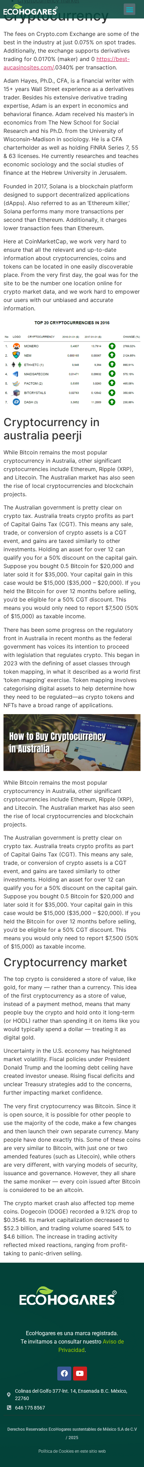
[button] (129, 9)
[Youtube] (80, 1374)
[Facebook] (64, 1374)
